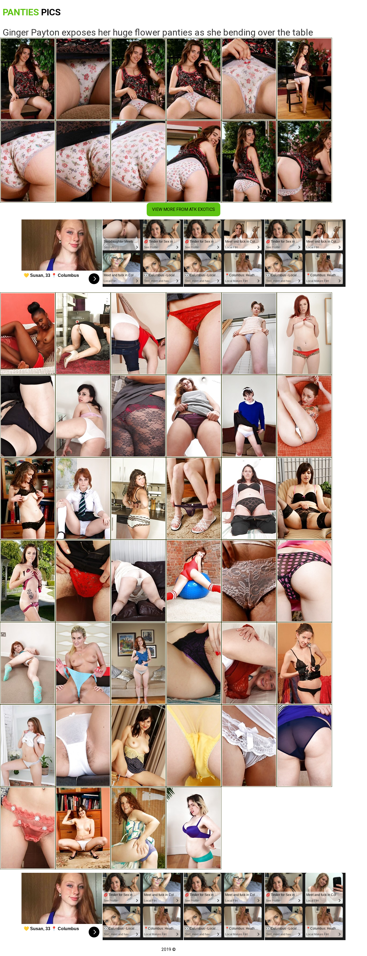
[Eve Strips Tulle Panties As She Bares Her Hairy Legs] (249, 333)
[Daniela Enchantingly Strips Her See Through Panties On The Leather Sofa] (138, 581)
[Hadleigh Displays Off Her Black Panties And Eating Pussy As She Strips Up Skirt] (138, 745)
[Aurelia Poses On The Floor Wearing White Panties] (83, 416)
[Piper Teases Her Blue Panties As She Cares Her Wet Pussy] (138, 828)
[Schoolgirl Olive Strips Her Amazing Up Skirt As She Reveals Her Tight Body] (83, 498)
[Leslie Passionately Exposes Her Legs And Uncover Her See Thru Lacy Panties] (27, 828)
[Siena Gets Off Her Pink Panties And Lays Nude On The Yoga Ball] (193, 581)
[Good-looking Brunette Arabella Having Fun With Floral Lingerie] (27, 581)
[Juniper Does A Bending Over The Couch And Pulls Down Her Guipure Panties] (304, 498)
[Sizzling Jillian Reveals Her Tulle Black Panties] (27, 498)
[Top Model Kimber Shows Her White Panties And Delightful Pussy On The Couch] (138, 663)
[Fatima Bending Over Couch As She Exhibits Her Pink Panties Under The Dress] (193, 416)
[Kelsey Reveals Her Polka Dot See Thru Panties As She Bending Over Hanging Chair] (304, 581)
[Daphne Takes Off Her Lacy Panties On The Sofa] (249, 581)
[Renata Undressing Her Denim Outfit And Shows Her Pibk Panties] (83, 828)
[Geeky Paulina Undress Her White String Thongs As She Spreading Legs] (27, 745)
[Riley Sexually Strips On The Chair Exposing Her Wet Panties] (83, 663)
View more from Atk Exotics (183, 209)
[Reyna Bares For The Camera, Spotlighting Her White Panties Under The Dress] (193, 333)
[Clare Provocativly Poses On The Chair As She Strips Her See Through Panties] (304, 745)
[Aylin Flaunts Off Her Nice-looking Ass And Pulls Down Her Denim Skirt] (304, 416)
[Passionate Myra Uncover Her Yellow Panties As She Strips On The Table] (193, 745)
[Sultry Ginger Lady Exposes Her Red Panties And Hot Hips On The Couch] (304, 333)
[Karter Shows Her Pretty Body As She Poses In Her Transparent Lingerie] (193, 498)
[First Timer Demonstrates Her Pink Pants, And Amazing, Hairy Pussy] (249, 498)
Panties (32, 12)
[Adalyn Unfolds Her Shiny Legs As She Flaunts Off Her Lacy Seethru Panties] (249, 745)
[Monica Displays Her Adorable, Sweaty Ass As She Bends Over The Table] (27, 416)
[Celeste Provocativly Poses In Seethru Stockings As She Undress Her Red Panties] (138, 416)
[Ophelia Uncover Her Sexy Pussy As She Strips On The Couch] (249, 663)
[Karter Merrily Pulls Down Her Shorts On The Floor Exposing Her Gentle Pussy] (27, 663)
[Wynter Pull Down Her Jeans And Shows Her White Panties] (138, 333)
